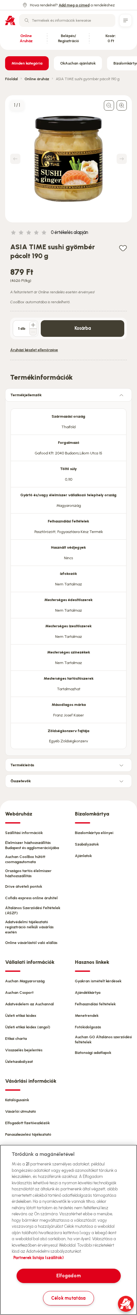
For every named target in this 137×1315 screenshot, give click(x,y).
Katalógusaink (17, 1100)
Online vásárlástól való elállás (31, 942)
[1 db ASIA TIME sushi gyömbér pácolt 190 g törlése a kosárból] (33, 332)
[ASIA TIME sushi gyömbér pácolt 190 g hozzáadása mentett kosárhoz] (123, 248)
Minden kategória (26, 63)
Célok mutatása (68, 1298)
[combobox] (67, 20)
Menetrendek (86, 1015)
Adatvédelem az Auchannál (29, 1004)
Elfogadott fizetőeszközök (27, 1123)
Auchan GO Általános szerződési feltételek (103, 1039)
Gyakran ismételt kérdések (98, 981)
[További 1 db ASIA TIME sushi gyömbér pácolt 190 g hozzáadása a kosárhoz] (33, 325)
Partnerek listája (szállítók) (38, 1257)
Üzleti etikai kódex (20, 1015)
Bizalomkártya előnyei (94, 833)
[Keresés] (27, 20)
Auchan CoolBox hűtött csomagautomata (25, 859)
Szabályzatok (87, 844)
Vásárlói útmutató (20, 1111)
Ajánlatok (83, 856)
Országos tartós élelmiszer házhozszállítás (28, 873)
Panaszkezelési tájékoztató (28, 1134)
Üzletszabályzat (19, 1061)
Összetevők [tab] (21, 781)
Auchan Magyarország (25, 981)
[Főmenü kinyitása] (125, 20)
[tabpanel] (68, 577)
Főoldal (11, 79)
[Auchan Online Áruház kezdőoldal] (10, 20)
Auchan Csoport (19, 992)
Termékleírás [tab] (22, 765)
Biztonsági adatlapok (93, 1052)
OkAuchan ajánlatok (78, 63)
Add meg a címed (74, 5)
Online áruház (37, 79)
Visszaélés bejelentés (23, 1050)
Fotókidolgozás (88, 1027)
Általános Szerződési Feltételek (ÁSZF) (32, 910)
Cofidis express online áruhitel (31, 898)
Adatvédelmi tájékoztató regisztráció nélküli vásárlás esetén (29, 927)
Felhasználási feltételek (95, 1004)
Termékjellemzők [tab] (26, 395)
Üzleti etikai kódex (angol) (27, 1027)
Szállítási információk (24, 833)
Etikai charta (16, 1038)
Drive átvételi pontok (23, 886)
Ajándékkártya (87, 992)
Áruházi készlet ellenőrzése (34, 350)
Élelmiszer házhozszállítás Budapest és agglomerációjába (32, 845)
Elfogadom (68, 1276)
